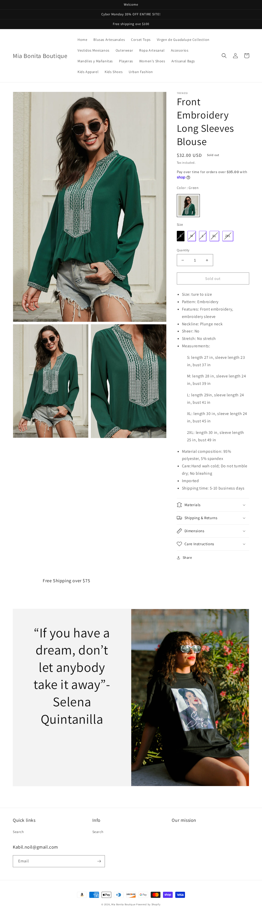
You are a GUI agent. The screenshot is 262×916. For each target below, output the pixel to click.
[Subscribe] (99, 861)
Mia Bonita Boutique (123, 904)
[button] (224, 55)
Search (18, 831)
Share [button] (187, 557)
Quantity (183, 250)
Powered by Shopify (148, 904)
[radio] (188, 205)
